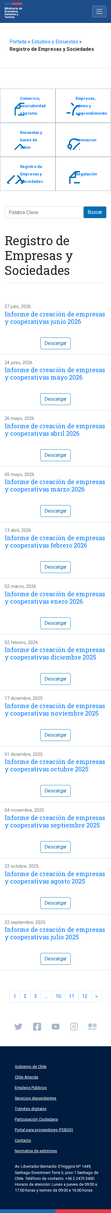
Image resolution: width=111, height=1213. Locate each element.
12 (85, 996)
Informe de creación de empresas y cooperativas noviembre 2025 (55, 709)
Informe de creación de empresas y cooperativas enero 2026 (55, 597)
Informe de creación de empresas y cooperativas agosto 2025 (55, 877)
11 (71, 996)
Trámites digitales (31, 1108)
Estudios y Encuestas (54, 42)
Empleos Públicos (31, 1087)
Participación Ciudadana (36, 1119)
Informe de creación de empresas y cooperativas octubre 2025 (55, 765)
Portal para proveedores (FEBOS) (44, 1129)
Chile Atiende (26, 1077)
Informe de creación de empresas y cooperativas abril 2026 (55, 429)
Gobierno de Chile (31, 1066)
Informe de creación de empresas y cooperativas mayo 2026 (55, 373)
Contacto (23, 1140)
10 (58, 996)
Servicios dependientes (35, 1098)
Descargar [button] (55, 343)
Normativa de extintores (36, 1151)
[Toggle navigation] (99, 11)
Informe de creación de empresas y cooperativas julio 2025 (55, 933)
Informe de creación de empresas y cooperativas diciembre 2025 (55, 653)
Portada (18, 42)
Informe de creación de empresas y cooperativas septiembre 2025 (55, 821)
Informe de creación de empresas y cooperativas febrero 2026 (55, 541)
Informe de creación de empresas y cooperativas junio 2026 (55, 317)
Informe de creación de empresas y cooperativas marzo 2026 (55, 485)
